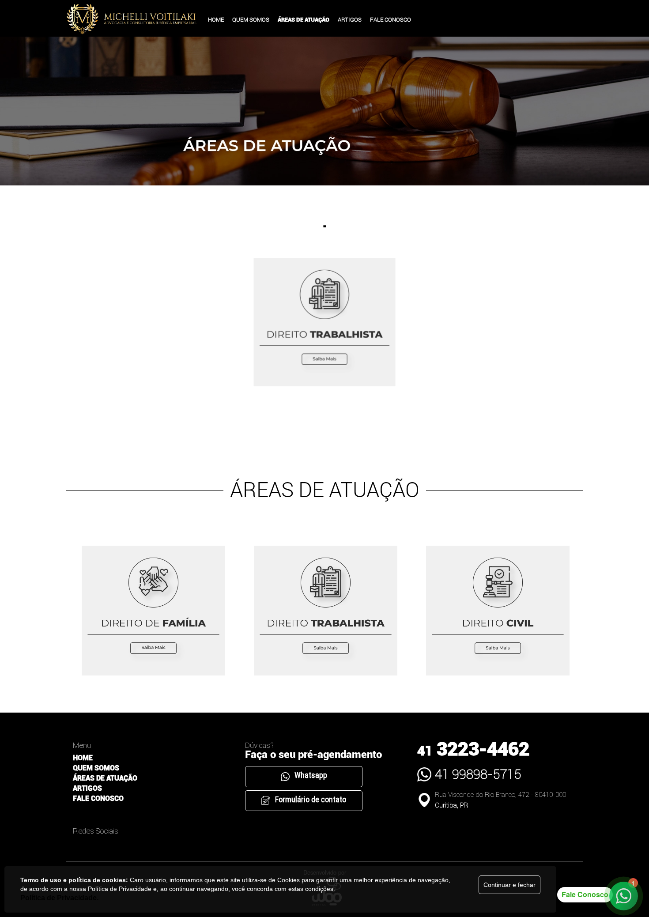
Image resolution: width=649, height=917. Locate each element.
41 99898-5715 (478, 774)
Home (83, 758)
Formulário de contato (310, 799)
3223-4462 (473, 749)
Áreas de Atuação (105, 778)
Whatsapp (310, 775)
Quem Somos (96, 768)
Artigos (87, 788)
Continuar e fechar (509, 884)
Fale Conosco (98, 798)
